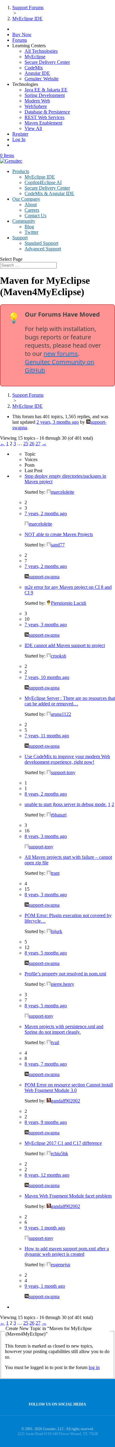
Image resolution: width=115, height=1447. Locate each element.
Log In (18, 139)
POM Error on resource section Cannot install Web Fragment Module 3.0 (69, 1087)
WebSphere (36, 106)
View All (33, 128)
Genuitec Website (42, 78)
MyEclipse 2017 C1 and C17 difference (63, 1143)
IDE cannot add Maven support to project (65, 645)
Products (20, 171)
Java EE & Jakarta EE (46, 89)
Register (20, 134)
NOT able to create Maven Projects (59, 534)
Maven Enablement (43, 122)
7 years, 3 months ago (46, 624)
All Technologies (41, 51)
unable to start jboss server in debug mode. (66, 804)
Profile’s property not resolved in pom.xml (65, 973)
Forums (19, 40)
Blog (29, 226)
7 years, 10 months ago (47, 677)
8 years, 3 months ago (46, 836)
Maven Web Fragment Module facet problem (68, 1195)
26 (31, 443)
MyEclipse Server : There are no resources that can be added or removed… (70, 701)
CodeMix (34, 67)
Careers (32, 210)
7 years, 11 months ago (47, 735)
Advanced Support (43, 248)
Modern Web (37, 100)
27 (38, 443)
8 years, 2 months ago (46, 794)
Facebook (56, 1390)
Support (20, 237)
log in (94, 1367)
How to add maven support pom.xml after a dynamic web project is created (67, 1251)
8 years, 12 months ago (47, 1175)
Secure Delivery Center (47, 62)
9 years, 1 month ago (45, 1227)
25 (25, 443)
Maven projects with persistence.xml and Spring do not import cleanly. (64, 1029)
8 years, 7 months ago (46, 1064)
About (31, 204)
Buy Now (22, 34)
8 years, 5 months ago (46, 952)
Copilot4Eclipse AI (43, 182)
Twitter (31, 232)
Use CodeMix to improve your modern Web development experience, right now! (67, 759)
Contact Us (35, 215)
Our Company (26, 199)
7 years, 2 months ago (46, 513)
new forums (61, 353)
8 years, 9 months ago (46, 1122)
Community (23, 221)
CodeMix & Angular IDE (49, 193)
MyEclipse (35, 56)
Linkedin (69, 1390)
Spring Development (45, 95)
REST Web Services (44, 117)
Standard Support (41, 243)
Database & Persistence (47, 111)
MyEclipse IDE (40, 176)
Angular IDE (37, 73)
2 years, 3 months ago (57, 422)
